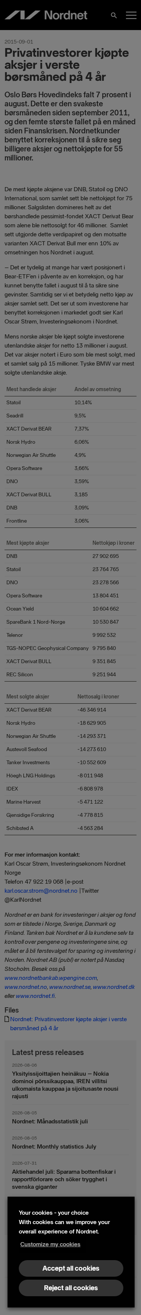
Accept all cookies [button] (70, 1268)
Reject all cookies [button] (71, 1288)
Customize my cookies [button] (50, 1244)
